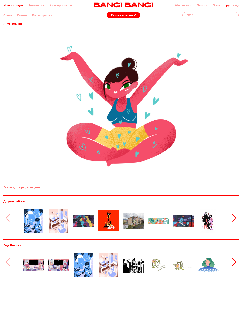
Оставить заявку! (123, 15)
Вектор (8, 187)
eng (236, 5)
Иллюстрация (13, 5)
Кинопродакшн (60, 5)
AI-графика (183, 5)
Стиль (7, 15)
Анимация (36, 5)
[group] (33, 221)
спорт (19, 187)
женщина (32, 187)
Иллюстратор (41, 15)
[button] (234, 218)
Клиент (22, 15)
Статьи (202, 5)
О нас (217, 5)
